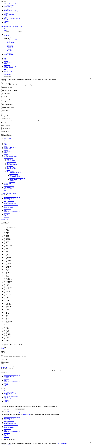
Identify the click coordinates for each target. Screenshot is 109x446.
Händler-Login (7, 6)
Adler (7, 230)
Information (6, 9)
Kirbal (7, 272)
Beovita (8, 244)
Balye (7, 241)
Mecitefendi (8, 287)
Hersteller (3, 225)
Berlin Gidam (9, 245)
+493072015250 (4, 367)
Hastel (7, 264)
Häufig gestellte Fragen (9, 7)
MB (7, 285)
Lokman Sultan (9, 279)
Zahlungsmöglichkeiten (9, 14)
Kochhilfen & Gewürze (15, 176)
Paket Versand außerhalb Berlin (11, 11)
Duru (7, 259)
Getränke (9, 163)
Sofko (7, 318)
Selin (7, 315)
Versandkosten (26, 414)
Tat (6, 325)
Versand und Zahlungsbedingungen (12, 18)
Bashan (7, 242)
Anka (7, 233)
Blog (5, 390)
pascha (7, 310)
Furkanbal (8, 263)
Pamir (7, 307)
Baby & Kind (10, 166)
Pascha (7, 309)
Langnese (8, 278)
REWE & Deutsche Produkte (10, 156)
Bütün (7, 251)
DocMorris (8, 257)
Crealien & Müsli (13, 175)
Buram (7, 248)
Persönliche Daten (11, 42)
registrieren (16, 39)
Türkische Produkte (8, 158)
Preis (2, 221)
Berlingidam (9, 247)
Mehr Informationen (62, 443)
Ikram (7, 269)
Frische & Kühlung (11, 168)
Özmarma (8, 336)
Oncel (7, 297)
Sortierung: (3, 349)
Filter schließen (4, 219)
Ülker (7, 337)
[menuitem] (56, 3)
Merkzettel (9, 53)
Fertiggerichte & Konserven (16, 172)
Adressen (9, 43)
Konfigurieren (8, 444)
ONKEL (8, 303)
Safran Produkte (7, 148)
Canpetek (8, 253)
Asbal (7, 235)
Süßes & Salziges (11, 160)
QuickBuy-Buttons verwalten (9, 193)
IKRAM (8, 267)
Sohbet (7, 319)
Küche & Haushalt (11, 167)
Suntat (7, 322)
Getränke (6, 154)
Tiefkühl (8, 170)
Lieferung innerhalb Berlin (10, 10)
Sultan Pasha (9, 321)
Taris (7, 324)
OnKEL (8, 300)
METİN (8, 291)
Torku (7, 328)
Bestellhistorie (10, 47)
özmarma (8, 340)
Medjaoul (8, 288)
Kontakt (5, 17)
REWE (7, 312)
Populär (5, 152)
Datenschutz (6, 21)
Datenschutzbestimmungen (14, 412)
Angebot (6, 150)
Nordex (7, 296)
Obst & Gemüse (7, 183)
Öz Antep (8, 333)
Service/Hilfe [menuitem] (10, 12)
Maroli (7, 284)
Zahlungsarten (10, 45)
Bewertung (3, 343)
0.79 (4, 222)
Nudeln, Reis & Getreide (15, 179)
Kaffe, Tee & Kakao (11, 162)
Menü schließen (7, 37)
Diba (7, 256)
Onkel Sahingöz (9, 305)
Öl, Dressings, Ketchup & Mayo (17, 178)
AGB (5, 22)
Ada (7, 229)
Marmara (8, 282)
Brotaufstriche (12, 180)
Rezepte (5, 146)
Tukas (7, 330)
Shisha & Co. (7, 184)
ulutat (7, 331)
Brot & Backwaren (13, 174)
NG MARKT (9, 294)
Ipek (7, 270)
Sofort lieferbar (4, 223)
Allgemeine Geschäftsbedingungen (12, 3)
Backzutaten (12, 182)
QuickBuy (9, 49)
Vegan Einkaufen (8, 188)
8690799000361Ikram (11, 227)
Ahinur (7, 232)
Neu (5, 143)
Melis (7, 290)
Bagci (7, 236)
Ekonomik (8, 260)
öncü (7, 339)
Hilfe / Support (7, 15)
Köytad (7, 276)
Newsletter (6, 394)
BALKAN (8, 238)
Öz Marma (8, 334)
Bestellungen (10, 46)
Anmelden (9, 39)
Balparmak (8, 239)
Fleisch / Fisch (7, 155)
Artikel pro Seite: (5, 354)
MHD (5, 190)
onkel (7, 302)
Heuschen (8, 266)
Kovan (7, 275)
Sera (7, 316)
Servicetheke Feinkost (9, 186)
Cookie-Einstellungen (9, 5)
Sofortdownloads (11, 51)
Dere (7, 254)
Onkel (7, 299)
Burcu (7, 250)
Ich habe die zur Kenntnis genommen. (17, 412)
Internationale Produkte (9, 187)
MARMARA (9, 281)
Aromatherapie (10, 159)
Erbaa (7, 261)
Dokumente (9, 50)
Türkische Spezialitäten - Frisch (11, 147)
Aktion (5, 144)
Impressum (6, 23)
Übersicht (9, 41)
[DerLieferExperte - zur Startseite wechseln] (11, 26)
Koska (7, 273)
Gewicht (3, 345)
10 (5, 347)
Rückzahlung (7, 379)
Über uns (6, 13)
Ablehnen (3, 444)
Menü (5, 28)
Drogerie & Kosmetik (12, 164)
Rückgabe (6, 383)
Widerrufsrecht (7, 19)
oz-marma (8, 306)
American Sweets (8, 151)
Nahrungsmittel (10, 171)
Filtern (2, 348)
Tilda (7, 327)
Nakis (7, 293)
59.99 (8, 222)
